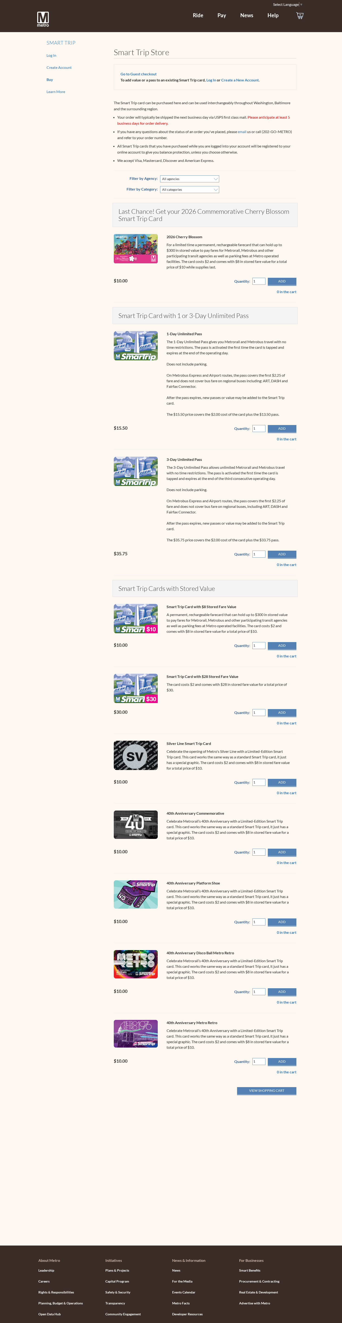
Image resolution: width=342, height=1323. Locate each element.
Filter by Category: (142, 189)
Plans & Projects (117, 1270)
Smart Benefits (249, 1270)
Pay (222, 15)
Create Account (59, 67)
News (246, 15)
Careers (44, 1281)
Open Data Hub (49, 1314)
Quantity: (242, 281)
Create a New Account (240, 80)
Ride (198, 15)
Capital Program (117, 1281)
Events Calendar (183, 1292)
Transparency (115, 1303)
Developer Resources (187, 1314)
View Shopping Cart (266, 1090)
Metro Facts (181, 1303)
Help (273, 15)
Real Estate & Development (258, 1292)
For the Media (182, 1281)
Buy (50, 79)
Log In (51, 55)
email (242, 131)
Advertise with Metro (254, 1303)
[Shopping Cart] (300, 15)
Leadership (46, 1270)
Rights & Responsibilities (56, 1292)
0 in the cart (286, 291)
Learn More (56, 91)
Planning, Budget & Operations (60, 1303)
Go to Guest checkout (139, 74)
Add (282, 281)
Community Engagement (123, 1314)
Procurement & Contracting (259, 1281)
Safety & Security (117, 1292)
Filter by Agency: (144, 178)
